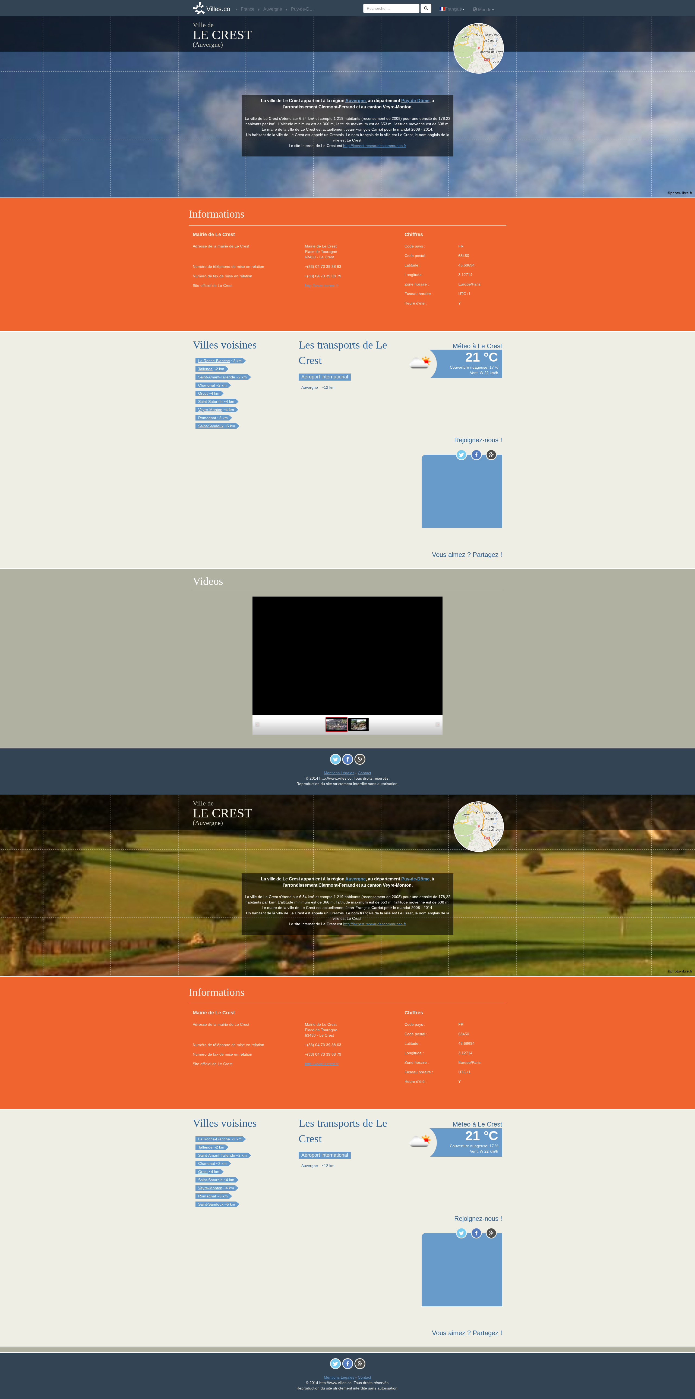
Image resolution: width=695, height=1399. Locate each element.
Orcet (203, 393)
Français (453, 9)
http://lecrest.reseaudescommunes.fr (374, 145)
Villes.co (218, 8)
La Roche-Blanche (214, 361)
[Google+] (491, 454)
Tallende (205, 369)
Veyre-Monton (210, 409)
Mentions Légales (339, 773)
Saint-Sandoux (210, 426)
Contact (364, 773)
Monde (484, 9)
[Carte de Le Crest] (479, 48)
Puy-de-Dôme (415, 100)
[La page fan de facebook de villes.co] (476, 454)
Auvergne (355, 100)
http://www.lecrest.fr (322, 285)
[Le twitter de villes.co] (461, 454)
